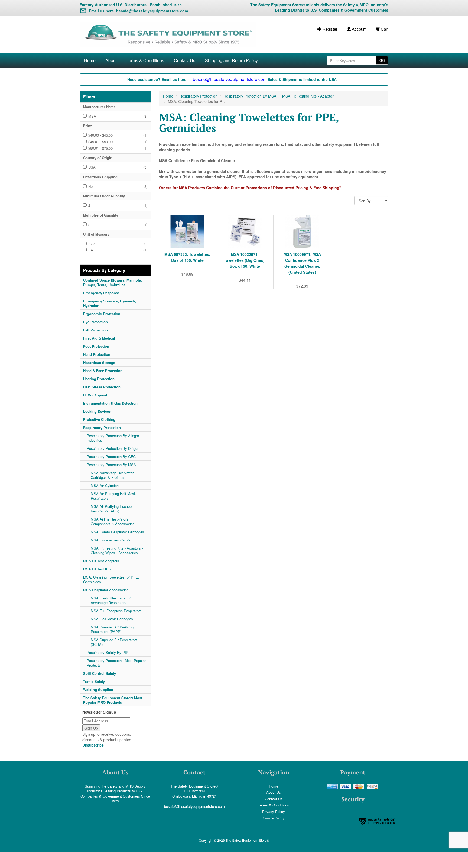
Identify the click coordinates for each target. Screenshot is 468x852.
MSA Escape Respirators (111, 540)
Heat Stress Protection (102, 386)
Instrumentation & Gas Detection (110, 403)
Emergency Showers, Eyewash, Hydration (109, 303)
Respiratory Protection (102, 427)
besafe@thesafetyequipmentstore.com (194, 806)
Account (358, 29)
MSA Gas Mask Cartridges (112, 618)
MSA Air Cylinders (105, 485)
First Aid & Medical (99, 338)
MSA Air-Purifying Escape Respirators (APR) (111, 509)
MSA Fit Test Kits (97, 569)
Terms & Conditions (145, 60)
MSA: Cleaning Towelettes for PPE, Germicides (111, 579)
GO (382, 60)
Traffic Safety (94, 681)
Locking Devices (97, 411)
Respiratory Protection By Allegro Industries (113, 438)
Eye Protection (95, 321)
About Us (273, 792)
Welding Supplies (98, 689)
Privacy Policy (273, 811)
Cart (384, 29)
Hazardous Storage (99, 362)
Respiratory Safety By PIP (107, 652)
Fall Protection (95, 330)
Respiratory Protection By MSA (111, 464)
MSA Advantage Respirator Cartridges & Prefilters (112, 475)
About (111, 60)
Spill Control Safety (99, 673)
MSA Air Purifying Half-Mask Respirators (113, 496)
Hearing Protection (99, 378)
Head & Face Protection (102, 370)
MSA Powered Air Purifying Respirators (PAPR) (112, 629)
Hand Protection (96, 354)
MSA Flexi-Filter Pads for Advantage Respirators (111, 600)
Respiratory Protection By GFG (111, 456)
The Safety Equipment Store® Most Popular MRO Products (112, 700)
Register (329, 29)
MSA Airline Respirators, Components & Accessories (113, 521)
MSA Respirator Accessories (106, 589)
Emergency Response (101, 292)
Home (90, 60)
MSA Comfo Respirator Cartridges (117, 531)
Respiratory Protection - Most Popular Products (116, 663)
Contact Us (184, 60)
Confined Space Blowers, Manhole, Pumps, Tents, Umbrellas (112, 282)
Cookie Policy (273, 818)
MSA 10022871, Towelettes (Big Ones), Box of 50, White (245, 260)
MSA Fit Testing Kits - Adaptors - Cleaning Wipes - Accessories (117, 550)
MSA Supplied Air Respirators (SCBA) (114, 642)
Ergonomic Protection (101, 313)
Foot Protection (96, 346)
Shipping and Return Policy (231, 60)
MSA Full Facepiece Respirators (116, 610)
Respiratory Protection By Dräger (112, 448)
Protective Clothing (99, 419)
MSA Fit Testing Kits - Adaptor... (309, 96)
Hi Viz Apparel (95, 395)
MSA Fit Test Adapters (101, 560)
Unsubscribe (93, 745)
